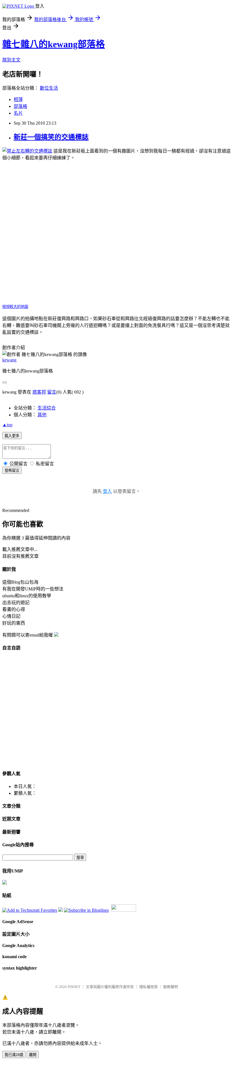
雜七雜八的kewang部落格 (53, 44)
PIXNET (74, 987)
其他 (42, 414)
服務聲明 (170, 987)
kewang (9, 359)
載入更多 (12, 436)
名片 (18, 113)
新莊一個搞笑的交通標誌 (51, 137)
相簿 (18, 99)
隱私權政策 (148, 987)
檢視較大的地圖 (15, 306)
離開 (32, 1055)
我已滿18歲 (14, 1055)
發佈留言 (12, 470)
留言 (51, 392)
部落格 (20, 106)
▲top (7, 424)
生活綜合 (47, 408)
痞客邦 (39, 392)
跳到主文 (11, 59)
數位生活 (49, 88)
